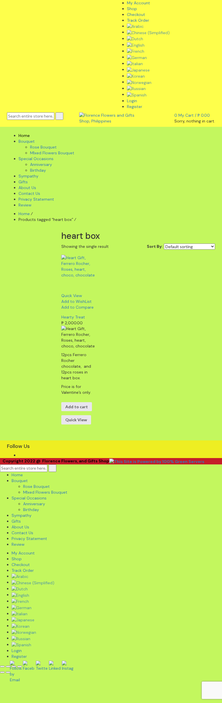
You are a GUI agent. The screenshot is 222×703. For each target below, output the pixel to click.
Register (134, 106)
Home (24, 213)
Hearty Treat (73, 317)
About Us (20, 527)
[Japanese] (138, 69)
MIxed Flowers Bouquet (45, 492)
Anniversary (34, 503)
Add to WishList (76, 301)
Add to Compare (77, 307)
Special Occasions (29, 498)
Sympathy (22, 515)
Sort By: (155, 246)
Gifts (16, 521)
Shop (17, 558)
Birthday (31, 509)
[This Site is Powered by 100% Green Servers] (156, 461)
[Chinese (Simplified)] (148, 32)
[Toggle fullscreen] (8, 666)
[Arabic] (135, 26)
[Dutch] (135, 38)
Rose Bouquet (36, 486)
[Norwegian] (139, 82)
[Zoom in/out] (2, 666)
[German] (137, 57)
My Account (23, 553)
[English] (136, 44)
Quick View (76, 419)
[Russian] (136, 88)
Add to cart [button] (76, 406)
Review (18, 544)
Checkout (21, 564)
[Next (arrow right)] (8, 672)
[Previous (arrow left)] (2, 672)
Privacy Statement (29, 538)
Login (132, 100)
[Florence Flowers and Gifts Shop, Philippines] (111, 117)
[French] (135, 51)
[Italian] (135, 63)
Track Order (23, 570)
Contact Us (22, 532)
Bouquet (20, 480)
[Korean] (136, 75)
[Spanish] (137, 94)
